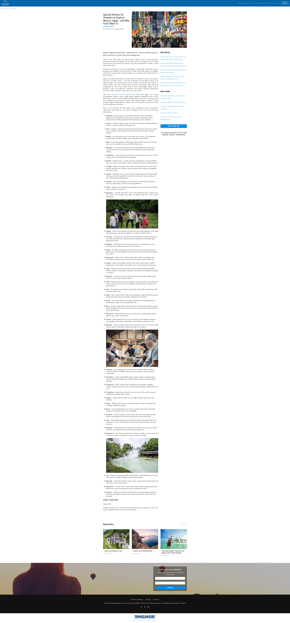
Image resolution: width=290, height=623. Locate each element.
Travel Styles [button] (245, 3)
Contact (285, 3)
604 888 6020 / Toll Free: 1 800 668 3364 (144, 603)
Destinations (259, 3)
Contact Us (156, 599)
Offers (253, 3)
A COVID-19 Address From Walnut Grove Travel (173, 102)
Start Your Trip (174, 126)
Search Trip (266, 3)
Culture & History (120, 29)
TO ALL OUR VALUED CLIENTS (169, 113)
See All (183, 524)
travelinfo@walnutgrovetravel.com (118, 603)
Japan (107, 29)
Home (239, 3)
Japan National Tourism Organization (120, 94)
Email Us (174, 133)
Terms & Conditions (137, 599)
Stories (272, 3)
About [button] (276, 3)
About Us (148, 599)
